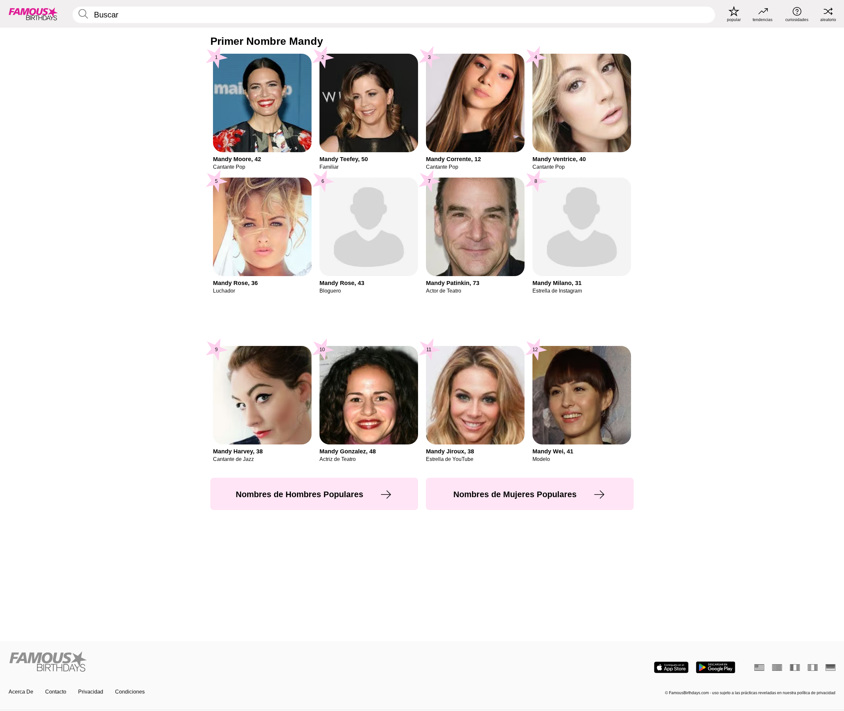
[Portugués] (777, 667)
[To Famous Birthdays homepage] (33, 14)
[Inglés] (759, 667)
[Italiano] (813, 667)
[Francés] (795, 667)
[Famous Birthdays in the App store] (671, 667)
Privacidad (90, 692)
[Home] (213, 662)
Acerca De (21, 692)
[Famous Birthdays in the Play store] (715, 667)
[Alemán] (830, 667)
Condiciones (130, 692)
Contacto (55, 692)
